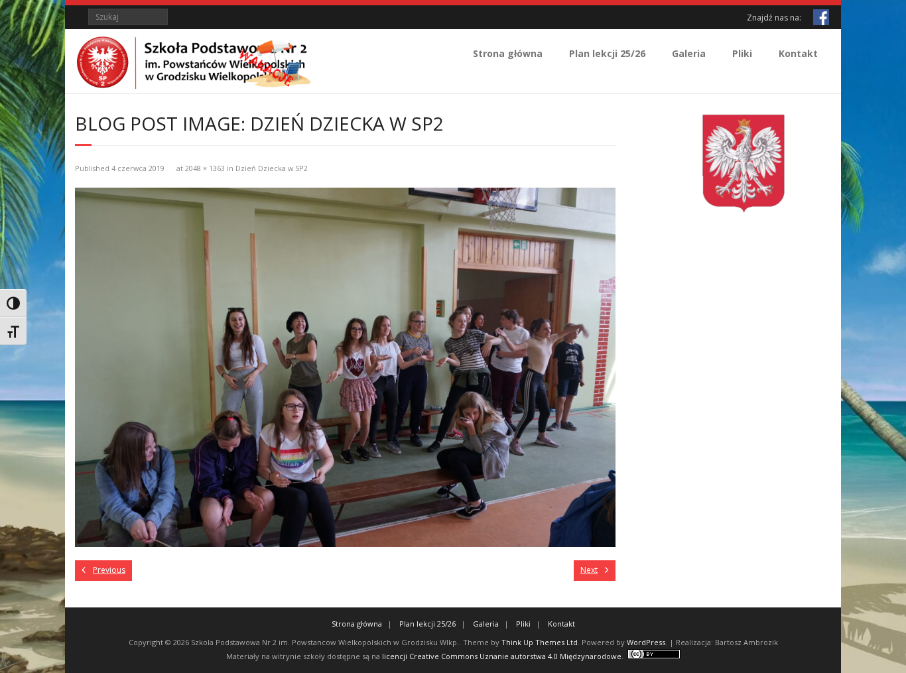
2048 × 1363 (205, 168)
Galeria (689, 53)
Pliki (742, 53)
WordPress (646, 642)
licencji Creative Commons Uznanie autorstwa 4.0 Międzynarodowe (501, 656)
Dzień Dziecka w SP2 (271, 168)
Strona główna (508, 53)
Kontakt (798, 53)
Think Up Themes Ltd (539, 642)
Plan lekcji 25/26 (607, 53)
